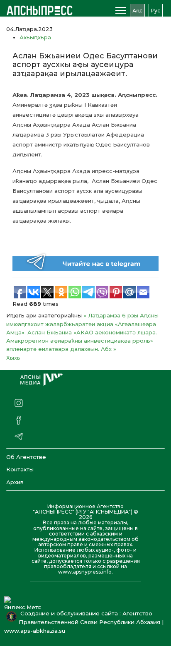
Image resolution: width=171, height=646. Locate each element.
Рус (155, 10)
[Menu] (120, 10)
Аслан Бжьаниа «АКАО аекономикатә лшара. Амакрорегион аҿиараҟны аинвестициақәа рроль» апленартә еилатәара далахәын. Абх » (81, 341)
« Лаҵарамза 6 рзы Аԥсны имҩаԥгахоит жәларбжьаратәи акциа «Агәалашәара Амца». (82, 324)
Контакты (20, 469)
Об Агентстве (26, 457)
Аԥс (137, 10)
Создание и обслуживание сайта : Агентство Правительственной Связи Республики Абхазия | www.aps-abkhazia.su (84, 622)
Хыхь (13, 357)
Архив (15, 482)
